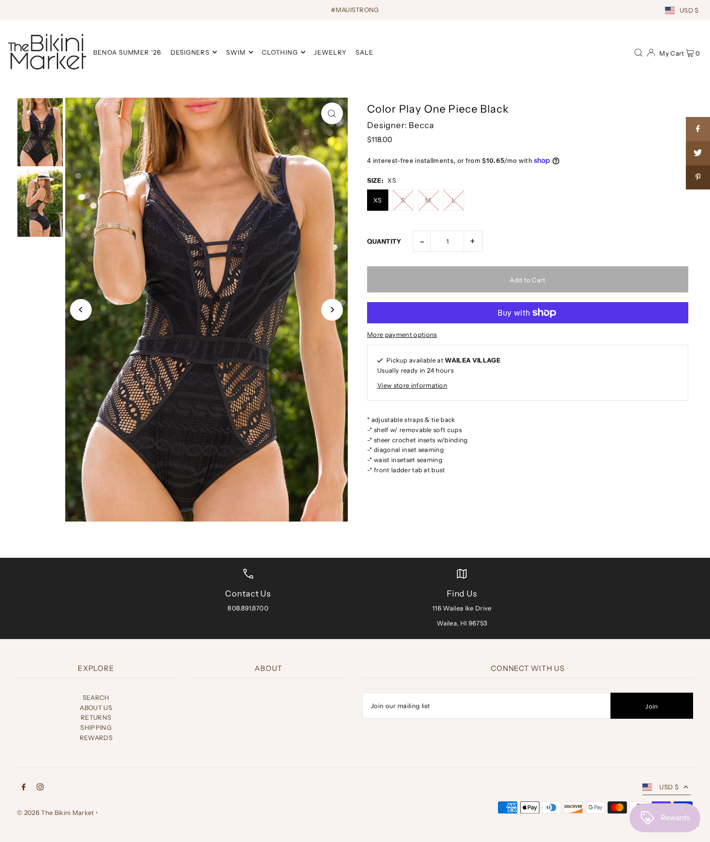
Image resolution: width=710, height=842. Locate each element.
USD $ (689, 10)
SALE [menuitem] (364, 52)
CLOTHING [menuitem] (280, 52)
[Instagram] (40, 788)
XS (377, 200)
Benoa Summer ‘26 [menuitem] (127, 52)
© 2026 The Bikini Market (55, 812)
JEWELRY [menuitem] (330, 52)
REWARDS (96, 737)
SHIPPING (96, 727)
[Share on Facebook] (698, 129)
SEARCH (96, 697)
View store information (412, 385)
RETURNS (96, 717)
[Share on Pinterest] (698, 177)
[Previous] (81, 309)
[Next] (332, 309)
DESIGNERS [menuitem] (190, 52)
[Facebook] (24, 788)
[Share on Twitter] (698, 153)
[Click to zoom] (332, 113)
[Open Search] (638, 51)
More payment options (402, 334)
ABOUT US (96, 707)
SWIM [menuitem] (236, 52)
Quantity (384, 241)
